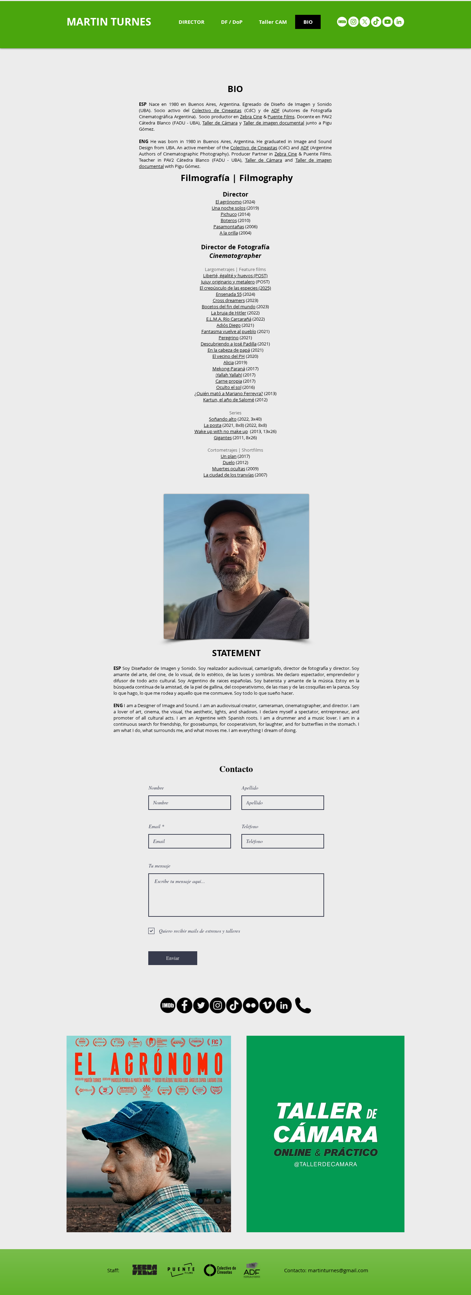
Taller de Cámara (220, 123)
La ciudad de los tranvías (228, 475)
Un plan (229, 456)
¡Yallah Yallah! (229, 375)
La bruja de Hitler (228, 313)
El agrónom (227, 202)
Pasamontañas (228, 226)
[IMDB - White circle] (342, 22)
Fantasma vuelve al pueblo (228, 331)
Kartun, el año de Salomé (228, 399)
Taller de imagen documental (273, 123)
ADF (275, 110)
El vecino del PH (228, 356)
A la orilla (229, 233)
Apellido (250, 787)
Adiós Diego (229, 325)
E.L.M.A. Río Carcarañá (228, 319)
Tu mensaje (159, 865)
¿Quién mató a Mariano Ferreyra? (228, 393)
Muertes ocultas (228, 468)
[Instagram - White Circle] (353, 22)
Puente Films (281, 116)
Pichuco (229, 214)
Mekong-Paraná (228, 368)
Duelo (229, 462)
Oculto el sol (228, 387)
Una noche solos (228, 208)
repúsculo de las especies (232, 288)
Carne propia (229, 381)
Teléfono (250, 826)
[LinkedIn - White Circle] (399, 22)
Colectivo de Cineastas (216, 110)
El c (203, 288)
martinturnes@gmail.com (338, 1270)
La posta (212, 425)
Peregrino (229, 337)
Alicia (228, 362)
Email (154, 826)
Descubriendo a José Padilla (229, 344)
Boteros (229, 220)
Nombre (156, 787)
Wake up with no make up (221, 431)
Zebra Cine (251, 116)
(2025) (264, 288)
